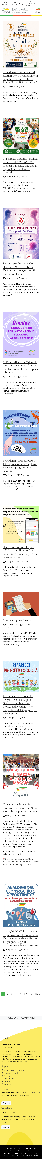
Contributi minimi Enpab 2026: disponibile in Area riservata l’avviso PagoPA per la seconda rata (21, 552)
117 (25, 994)
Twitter (7, 1081)
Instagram (8, 1076)
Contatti (6, 1103)
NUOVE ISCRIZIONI (15, 3)
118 (31, 994)
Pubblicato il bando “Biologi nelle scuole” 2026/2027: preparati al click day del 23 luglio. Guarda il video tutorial (20, 165)
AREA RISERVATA (5, 3)
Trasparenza (12, 1018)
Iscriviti (6, 1127)
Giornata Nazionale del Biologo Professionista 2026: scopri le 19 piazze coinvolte (20, 808)
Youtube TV (9, 1079)
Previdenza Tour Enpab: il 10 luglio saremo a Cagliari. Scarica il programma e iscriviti (20, 466)
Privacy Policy (32, 1156)
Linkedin (8, 1084)
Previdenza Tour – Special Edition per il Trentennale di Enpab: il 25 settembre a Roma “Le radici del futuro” (20, 77)
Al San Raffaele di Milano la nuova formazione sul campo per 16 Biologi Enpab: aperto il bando (21, 367)
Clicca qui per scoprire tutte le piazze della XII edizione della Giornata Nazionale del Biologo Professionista (21, 862)
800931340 (35, 1093)
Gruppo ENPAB (11, 1073)
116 (20, 994)
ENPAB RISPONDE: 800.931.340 (29, 3)
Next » (37, 995)
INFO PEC (22, 3)
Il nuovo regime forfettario (19, 620)
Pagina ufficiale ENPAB (14, 1070)
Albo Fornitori (28, 1018)
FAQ (35, 3)
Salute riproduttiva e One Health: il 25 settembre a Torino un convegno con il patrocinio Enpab (19, 269)
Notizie (24, 87)
